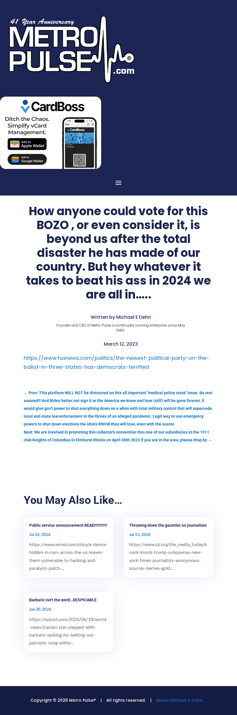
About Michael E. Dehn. (179, 700)
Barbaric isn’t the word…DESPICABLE (63, 600)
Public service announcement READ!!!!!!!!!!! (68, 525)
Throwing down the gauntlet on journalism (168, 525)
